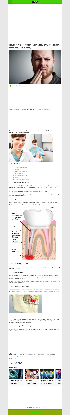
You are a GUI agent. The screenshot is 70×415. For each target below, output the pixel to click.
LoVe (37, 407)
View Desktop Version (35, 412)
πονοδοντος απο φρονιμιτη (41, 354)
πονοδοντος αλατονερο (31, 354)
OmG (30, 407)
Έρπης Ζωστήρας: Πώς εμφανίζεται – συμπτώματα (16, 382)
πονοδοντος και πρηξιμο (25, 356)
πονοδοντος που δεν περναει (44, 356)
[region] (35, 12)
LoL (40, 407)
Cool (43, 407)
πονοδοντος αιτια (22, 354)
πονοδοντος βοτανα (16, 356)
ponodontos (15, 354)
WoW (27, 407)
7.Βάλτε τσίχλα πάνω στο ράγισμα (22, 179)
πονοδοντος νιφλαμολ (34, 356)
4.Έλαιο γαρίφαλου (19, 173)
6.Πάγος (17, 177)
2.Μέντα (17, 169)
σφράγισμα (53, 356)
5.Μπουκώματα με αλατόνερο (21, 175)
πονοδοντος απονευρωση (51, 354)
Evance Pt (15, 85)
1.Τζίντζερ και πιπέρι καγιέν (21, 167)
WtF (34, 407)
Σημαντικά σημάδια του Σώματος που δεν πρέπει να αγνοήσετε (47, 382)
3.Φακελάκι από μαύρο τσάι (21, 171)
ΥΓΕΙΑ (14, 358)
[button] (10, 2)
